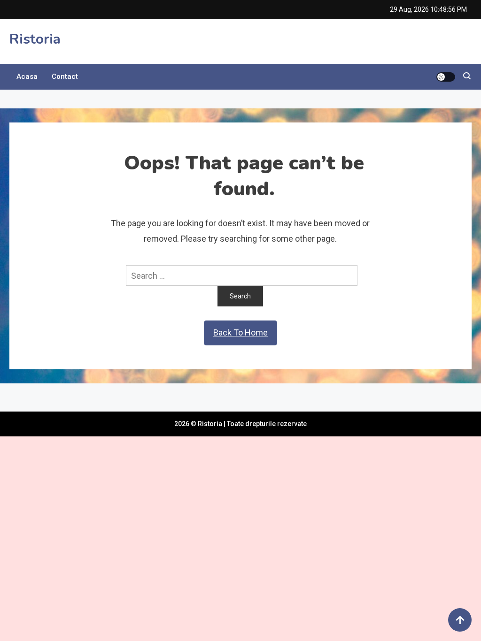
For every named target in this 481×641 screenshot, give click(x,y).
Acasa (27, 76)
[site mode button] (445, 77)
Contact (65, 76)
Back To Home (240, 332)
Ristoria (35, 39)
